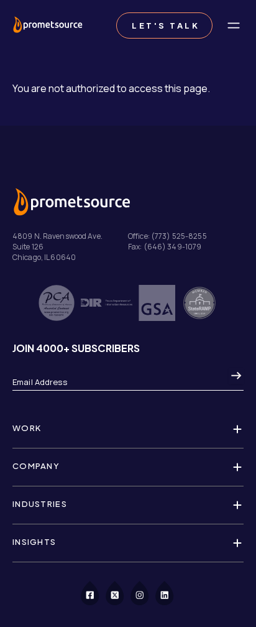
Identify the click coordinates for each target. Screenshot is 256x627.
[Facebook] (97, 592)
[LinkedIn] (171, 592)
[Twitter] (122, 592)
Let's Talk (164, 25)
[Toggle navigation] (234, 25)
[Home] (47, 25)
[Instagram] (147, 592)
